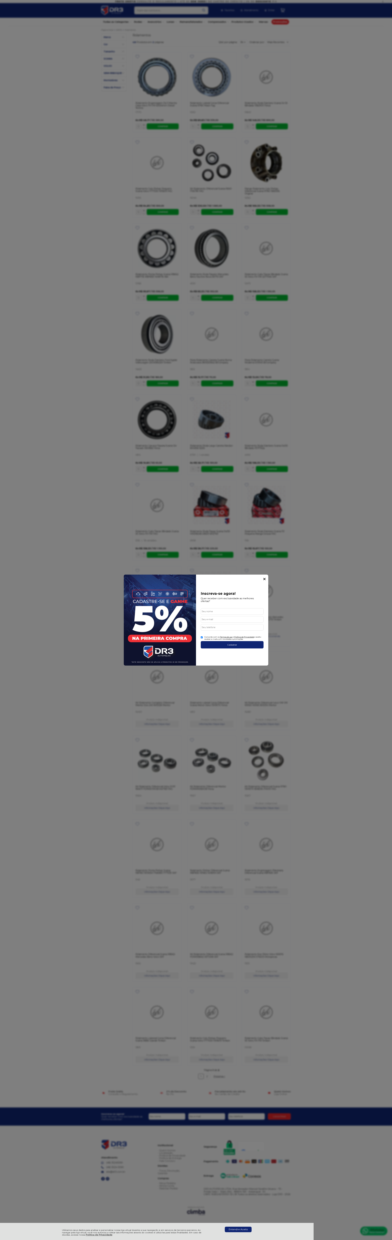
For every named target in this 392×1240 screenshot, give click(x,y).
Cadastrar (232, 645)
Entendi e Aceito (238, 1229)
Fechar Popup (264, 579)
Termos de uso (226, 637)
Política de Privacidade (99, 1235)
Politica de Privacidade (244, 637)
